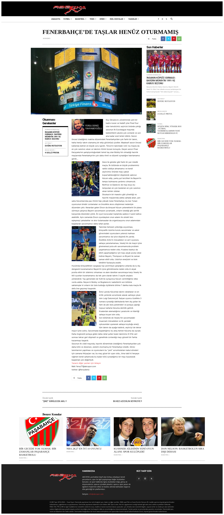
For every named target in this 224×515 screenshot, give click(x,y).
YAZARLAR (132, 19)
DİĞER (102, 19)
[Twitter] (166, 19)
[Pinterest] (174, 38)
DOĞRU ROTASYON (53, 146)
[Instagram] (162, 19)
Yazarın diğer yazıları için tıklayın (86, 363)
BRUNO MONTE (49, 150)
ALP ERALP (48, 143)
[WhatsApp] (179, 38)
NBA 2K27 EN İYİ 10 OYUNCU (84, 448)
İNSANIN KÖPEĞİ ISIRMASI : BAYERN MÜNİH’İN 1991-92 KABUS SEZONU (53, 135)
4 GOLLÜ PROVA (52, 153)
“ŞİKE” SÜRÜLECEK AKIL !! (54, 401)
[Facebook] (158, 19)
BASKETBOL (79, 19)
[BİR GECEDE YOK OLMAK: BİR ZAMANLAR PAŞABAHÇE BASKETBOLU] (151, 143)
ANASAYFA (55, 19)
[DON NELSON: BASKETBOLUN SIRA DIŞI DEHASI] (183, 431)
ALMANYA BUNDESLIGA (52, 129)
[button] (171, 19)
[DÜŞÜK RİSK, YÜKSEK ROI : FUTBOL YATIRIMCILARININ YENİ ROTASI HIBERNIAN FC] (151, 128)
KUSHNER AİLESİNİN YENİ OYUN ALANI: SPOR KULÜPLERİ (134, 450)
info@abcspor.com (96, 494)
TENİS (92, 19)
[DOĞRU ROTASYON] (151, 103)
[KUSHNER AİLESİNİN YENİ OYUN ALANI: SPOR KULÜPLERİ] (136, 431)
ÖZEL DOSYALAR (116, 19)
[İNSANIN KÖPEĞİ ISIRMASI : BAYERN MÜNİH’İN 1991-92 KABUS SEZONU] (164, 61)
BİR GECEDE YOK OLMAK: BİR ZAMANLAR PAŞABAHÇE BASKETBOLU (37, 451)
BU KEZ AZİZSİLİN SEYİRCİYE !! (127, 401)
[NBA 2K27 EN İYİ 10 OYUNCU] (88, 431)
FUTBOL (66, 19)
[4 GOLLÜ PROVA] (151, 115)
